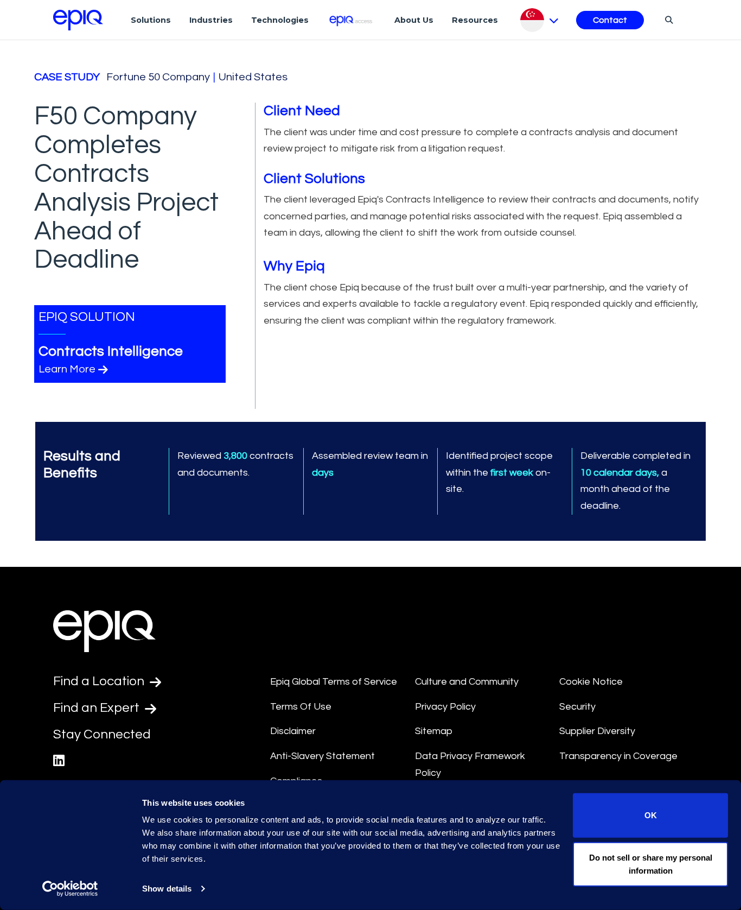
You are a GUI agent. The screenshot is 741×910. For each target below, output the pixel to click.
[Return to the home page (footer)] (78, 20)
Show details (166, 888)
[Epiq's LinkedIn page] (59, 761)
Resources (475, 20)
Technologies (280, 20)
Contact (610, 20)
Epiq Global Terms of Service (333, 682)
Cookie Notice (591, 682)
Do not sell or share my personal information (650, 863)
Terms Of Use (300, 707)
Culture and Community (467, 682)
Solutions (151, 20)
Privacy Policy (445, 707)
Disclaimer (293, 731)
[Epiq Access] (352, 20)
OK (650, 815)
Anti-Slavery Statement (322, 756)
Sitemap (433, 731)
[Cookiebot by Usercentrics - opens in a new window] (70, 889)
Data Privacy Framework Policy (470, 764)
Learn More (67, 369)
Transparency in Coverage (618, 756)
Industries (211, 20)
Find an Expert (97, 708)
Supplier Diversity (597, 731)
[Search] (667, 19)
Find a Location (100, 681)
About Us (413, 20)
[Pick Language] (539, 20)
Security (577, 707)
